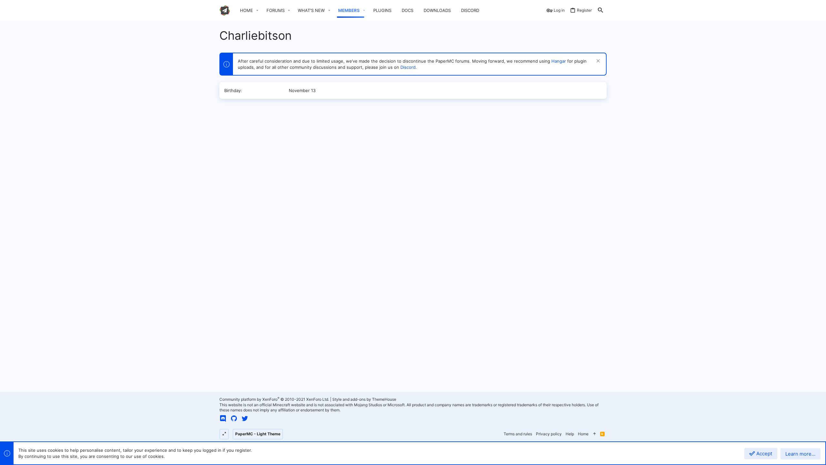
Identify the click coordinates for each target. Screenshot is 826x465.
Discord (408, 67)
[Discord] (223, 418)
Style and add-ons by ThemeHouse (364, 399)
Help (570, 433)
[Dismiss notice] (597, 61)
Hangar (558, 61)
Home (583, 433)
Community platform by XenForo (274, 399)
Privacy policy (549, 433)
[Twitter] (244, 418)
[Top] (594, 434)
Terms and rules (518, 433)
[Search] (600, 10)
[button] (257, 10)
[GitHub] (233, 418)
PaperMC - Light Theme (257, 433)
